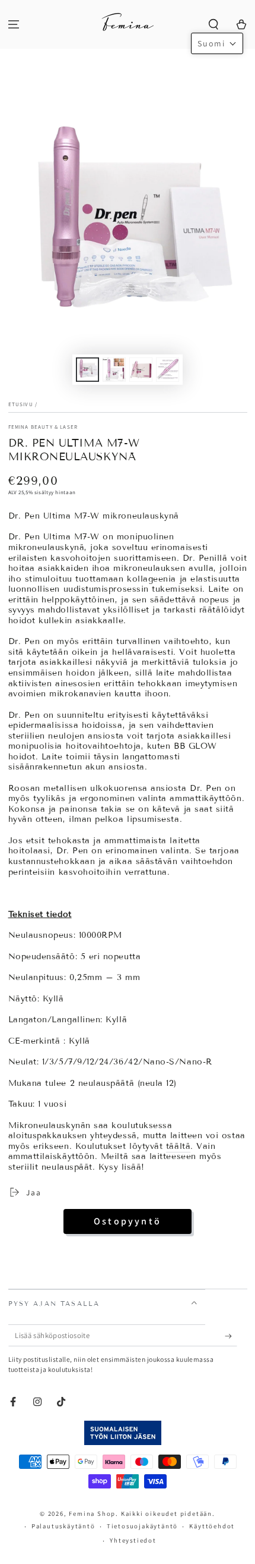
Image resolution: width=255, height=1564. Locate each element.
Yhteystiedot (133, 1540)
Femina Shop (92, 1513)
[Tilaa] (231, 1336)
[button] (213, 24)
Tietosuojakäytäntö (142, 1526)
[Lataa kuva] (88, 369)
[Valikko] (14, 24)
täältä (178, 1146)
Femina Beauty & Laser (43, 427)
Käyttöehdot (212, 1526)
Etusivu (20, 404)
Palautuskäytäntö (63, 1526)
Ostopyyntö (127, 1221)
